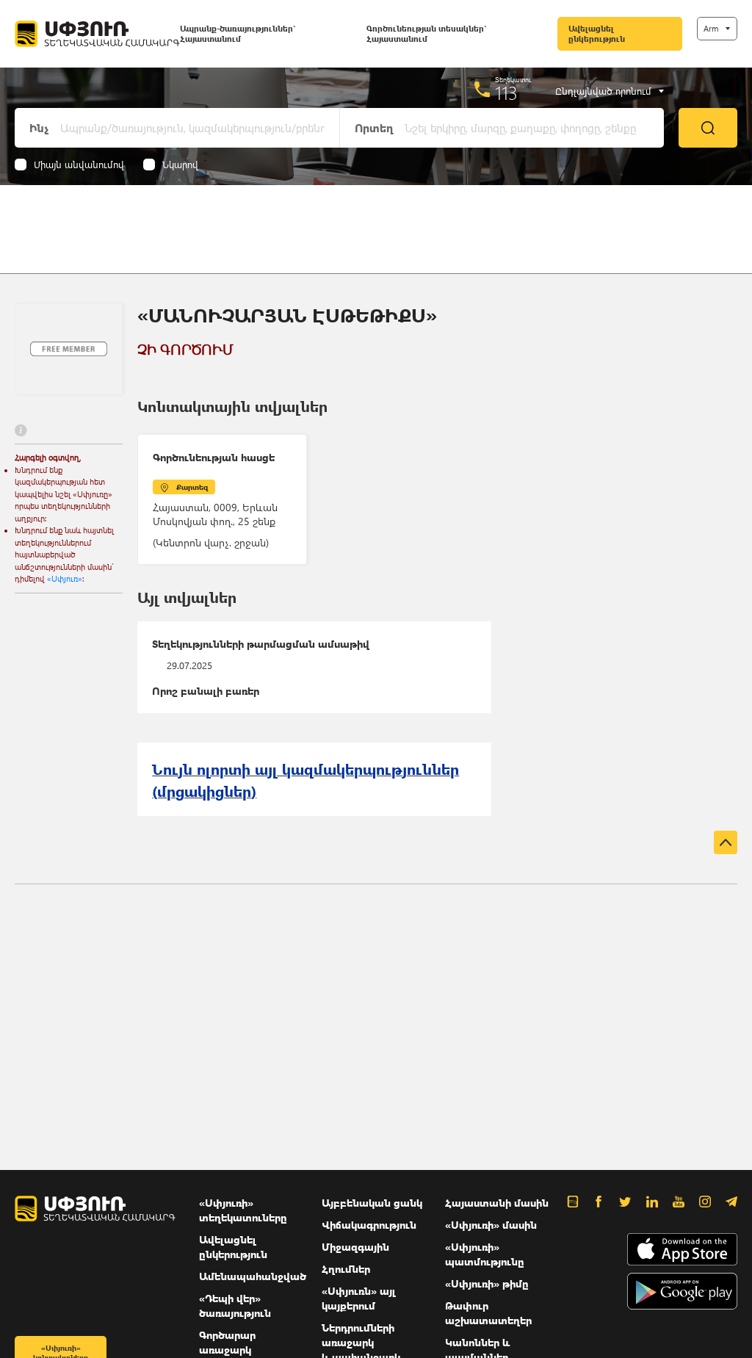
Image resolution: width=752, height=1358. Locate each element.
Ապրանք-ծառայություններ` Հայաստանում (237, 33)
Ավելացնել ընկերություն (596, 33)
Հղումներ (346, 1269)
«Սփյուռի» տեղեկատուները (243, 1210)
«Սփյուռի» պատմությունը (484, 1254)
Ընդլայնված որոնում (603, 91)
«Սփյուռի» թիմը (487, 1283)
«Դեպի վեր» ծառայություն (235, 1305)
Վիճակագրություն (369, 1225)
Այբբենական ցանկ (372, 1203)
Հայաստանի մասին (497, 1203)
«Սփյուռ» (64, 578)
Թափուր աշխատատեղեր (488, 1313)
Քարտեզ (192, 487)
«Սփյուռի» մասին (491, 1225)
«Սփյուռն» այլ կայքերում (359, 1298)
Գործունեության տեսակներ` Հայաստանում (426, 33)
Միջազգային (355, 1247)
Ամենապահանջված (252, 1276)
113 (506, 92)
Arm (711, 28)
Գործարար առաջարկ (227, 1342)
